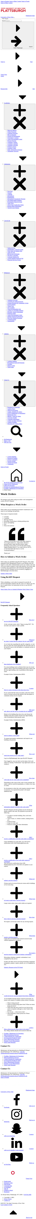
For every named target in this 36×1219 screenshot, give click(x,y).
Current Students (11, 456)
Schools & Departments (13, 136)
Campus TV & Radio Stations (15, 310)
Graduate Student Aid (13, 257)
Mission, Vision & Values (14, 416)
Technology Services (12, 151)
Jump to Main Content (15, 1)
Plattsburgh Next (11, 415)
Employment (7, 1181)
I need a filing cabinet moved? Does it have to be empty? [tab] (18, 1028)
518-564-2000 (27, 1194)
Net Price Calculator (12, 255)
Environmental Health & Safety (12, 1038)
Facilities (9, 364)
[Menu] (14, 17)
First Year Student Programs (14, 318)
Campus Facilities (12, 422)
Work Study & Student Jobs (14, 251)
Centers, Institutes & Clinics (14, 412)
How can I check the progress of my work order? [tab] (19, 754)
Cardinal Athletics (12, 361)
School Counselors (12, 459)
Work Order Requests (9, 1042)
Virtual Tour (10, 306)
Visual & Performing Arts (14, 309)
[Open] (19, 117)
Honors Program (11, 140)
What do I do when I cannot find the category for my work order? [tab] (19, 640)
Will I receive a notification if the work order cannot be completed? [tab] (18, 860)
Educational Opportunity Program (16, 199)
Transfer (9, 193)
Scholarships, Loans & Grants (15, 249)
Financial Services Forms (14, 260)
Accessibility (7, 1187)
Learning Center (11, 148)
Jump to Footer (25, 1)
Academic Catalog (12, 142)
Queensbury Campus (13, 138)
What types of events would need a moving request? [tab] (19, 899)
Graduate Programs (12, 133)
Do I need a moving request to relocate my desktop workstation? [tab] (19, 953)
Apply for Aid (11, 252)
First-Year (10, 191)
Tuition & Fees (11, 248)
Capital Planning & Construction (12, 1036)
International (10, 196)
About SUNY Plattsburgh (11, 484)
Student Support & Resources (15, 316)
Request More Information (14, 206)
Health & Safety (11, 313)
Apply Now (10, 203)
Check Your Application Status (15, 205)
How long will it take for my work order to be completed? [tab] (19, 779)
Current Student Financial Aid (15, 258)
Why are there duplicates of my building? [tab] (19, 663)
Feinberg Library (11, 146)
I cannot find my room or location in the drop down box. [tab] (18, 689)
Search (4, 20)
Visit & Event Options (13, 208)
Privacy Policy (8, 1199)
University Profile (12, 418)
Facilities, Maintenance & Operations (14, 488)
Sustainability (10, 321)
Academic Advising (12, 145)
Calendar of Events (12, 300)
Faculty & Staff (11, 461)
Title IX (6, 1189)
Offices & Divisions (12, 410)
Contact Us (7, 1200)
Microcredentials (11, 135)
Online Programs (11, 132)
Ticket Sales (10, 367)
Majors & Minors (11, 130)
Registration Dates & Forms (14, 202)
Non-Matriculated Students (14, 200)
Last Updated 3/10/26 (6, 1204)
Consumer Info (8, 1186)
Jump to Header (5, 1)
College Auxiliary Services (14, 420)
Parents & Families (12, 458)
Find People (7, 1184)
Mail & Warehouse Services (11, 1035)
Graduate (9, 194)
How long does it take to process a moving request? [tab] (19, 918)
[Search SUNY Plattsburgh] (16, 436)
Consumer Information (13, 419)
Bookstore (6, 1192)
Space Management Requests (12, 1039)
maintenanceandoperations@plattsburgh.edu (15, 1053)
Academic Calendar (12, 143)
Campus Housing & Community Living (17, 303)
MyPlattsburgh (8, 439)
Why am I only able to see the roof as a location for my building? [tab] (19, 710)
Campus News (11, 409)
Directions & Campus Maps (14, 423)
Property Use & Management (12, 1041)
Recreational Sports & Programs (15, 362)
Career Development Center (14, 139)
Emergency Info (8, 1183)
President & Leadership (13, 407)
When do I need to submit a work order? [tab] (19, 734)
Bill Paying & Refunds (13, 254)
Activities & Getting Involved (15, 301)
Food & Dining (11, 304)
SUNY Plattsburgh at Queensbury (16, 413)
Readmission (10, 197)
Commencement (11, 319)
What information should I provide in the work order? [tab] (18, 806)
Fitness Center (11, 365)
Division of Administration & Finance (14, 487)
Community (10, 464)
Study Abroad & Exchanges (14, 149)
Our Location (10, 307)
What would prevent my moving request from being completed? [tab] (19, 995)
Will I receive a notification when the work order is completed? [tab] (19, 838)
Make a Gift (7, 441)
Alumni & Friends (12, 462)
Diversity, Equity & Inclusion (15, 312)
